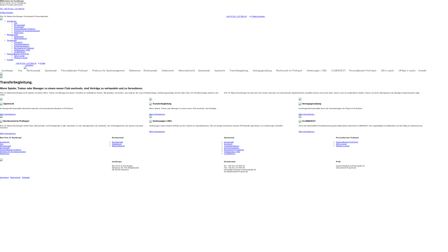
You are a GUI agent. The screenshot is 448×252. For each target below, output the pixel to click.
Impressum (4, 177)
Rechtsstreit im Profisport (24, 48)
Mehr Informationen (8, 114)
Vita (15, 23)
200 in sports (19, 56)
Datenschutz (15, 177)
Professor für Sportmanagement (27, 31)
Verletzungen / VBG (22, 50)
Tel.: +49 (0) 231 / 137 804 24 (12, 9)
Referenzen (18, 33)
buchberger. (12, 21)
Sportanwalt (19, 27)
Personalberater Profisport (24, 29)
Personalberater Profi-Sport (18, 54)
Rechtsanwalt (19, 25)
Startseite (26, 177)
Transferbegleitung (21, 44)
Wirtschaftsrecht (20, 38)
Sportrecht (18, 42)
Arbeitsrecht (19, 36)
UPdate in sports (20, 58)
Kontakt (10, 60)
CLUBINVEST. (20, 52)
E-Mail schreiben (6, 12)
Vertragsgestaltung (21, 46)
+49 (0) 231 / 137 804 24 (236, 16)
